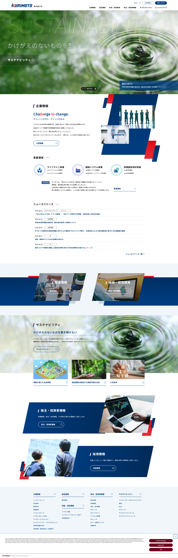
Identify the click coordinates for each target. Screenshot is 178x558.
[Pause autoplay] (95, 89)
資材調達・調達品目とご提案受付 (43, 529)
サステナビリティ (146, 7)
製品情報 (102, 7)
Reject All (161, 545)
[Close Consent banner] (175, 536)
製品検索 (64, 500)
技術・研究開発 (114, 7)
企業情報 (92, 7)
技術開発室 (65, 518)
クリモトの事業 (95, 516)
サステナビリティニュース (127, 516)
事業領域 (117, 188)
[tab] (82, 88)
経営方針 (36, 506)
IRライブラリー (95, 513)
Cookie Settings (161, 540)
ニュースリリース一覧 (134, 254)
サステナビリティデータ (126, 513)
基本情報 (93, 500)
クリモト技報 (66, 512)
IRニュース (93, 519)
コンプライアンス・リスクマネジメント (45, 522)
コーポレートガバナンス (40, 519)
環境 (120, 503)
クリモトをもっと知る (40, 516)
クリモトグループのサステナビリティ (130, 500)
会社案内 (36, 503)
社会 (120, 506)
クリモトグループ (38, 513)
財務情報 (93, 503)
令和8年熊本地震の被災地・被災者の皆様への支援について (142, 87)
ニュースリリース (161, 7)
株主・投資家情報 (130, 7)
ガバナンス (122, 510)
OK (161, 549)
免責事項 (93, 525)
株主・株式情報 (95, 506)
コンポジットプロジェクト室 (71, 515)
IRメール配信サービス (97, 522)
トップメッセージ (38, 500)
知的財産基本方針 (38, 525)
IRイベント (93, 510)
